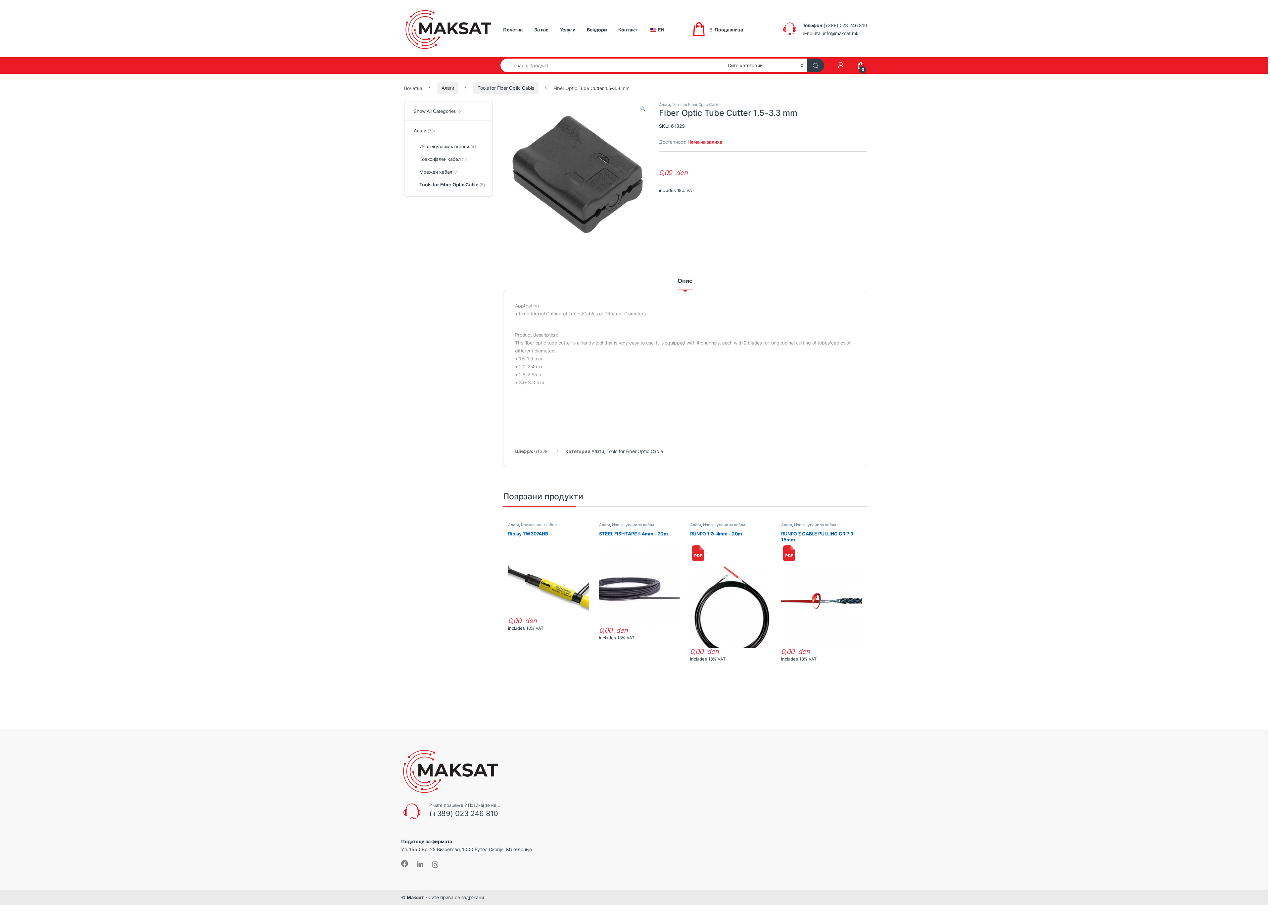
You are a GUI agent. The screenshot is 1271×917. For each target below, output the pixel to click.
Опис (685, 281)
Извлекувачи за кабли (633, 524)
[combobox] (612, 65)
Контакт (627, 29)
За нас (541, 29)
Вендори (597, 29)
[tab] (685, 284)
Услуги (567, 29)
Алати (448, 88)
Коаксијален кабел (539, 524)
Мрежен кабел (438, 172)
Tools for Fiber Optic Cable (506, 88)
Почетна (513, 29)
